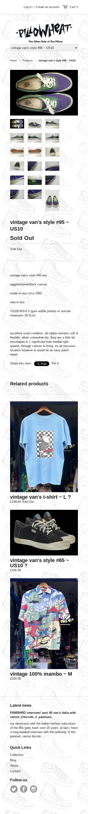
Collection (16, 755)
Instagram (33, 789)
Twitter (14, 789)
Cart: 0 (74, 7)
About (14, 765)
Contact (15, 771)
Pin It (55, 363)
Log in (28, 7)
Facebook (23, 789)
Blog (13, 760)
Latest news (20, 705)
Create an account (47, 7)
